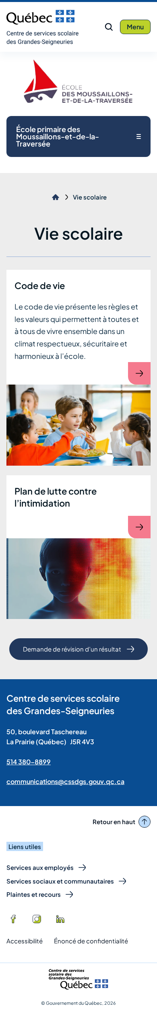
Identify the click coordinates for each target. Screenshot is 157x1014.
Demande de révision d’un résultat (72, 652)
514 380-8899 (28, 761)
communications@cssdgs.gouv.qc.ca (65, 781)
